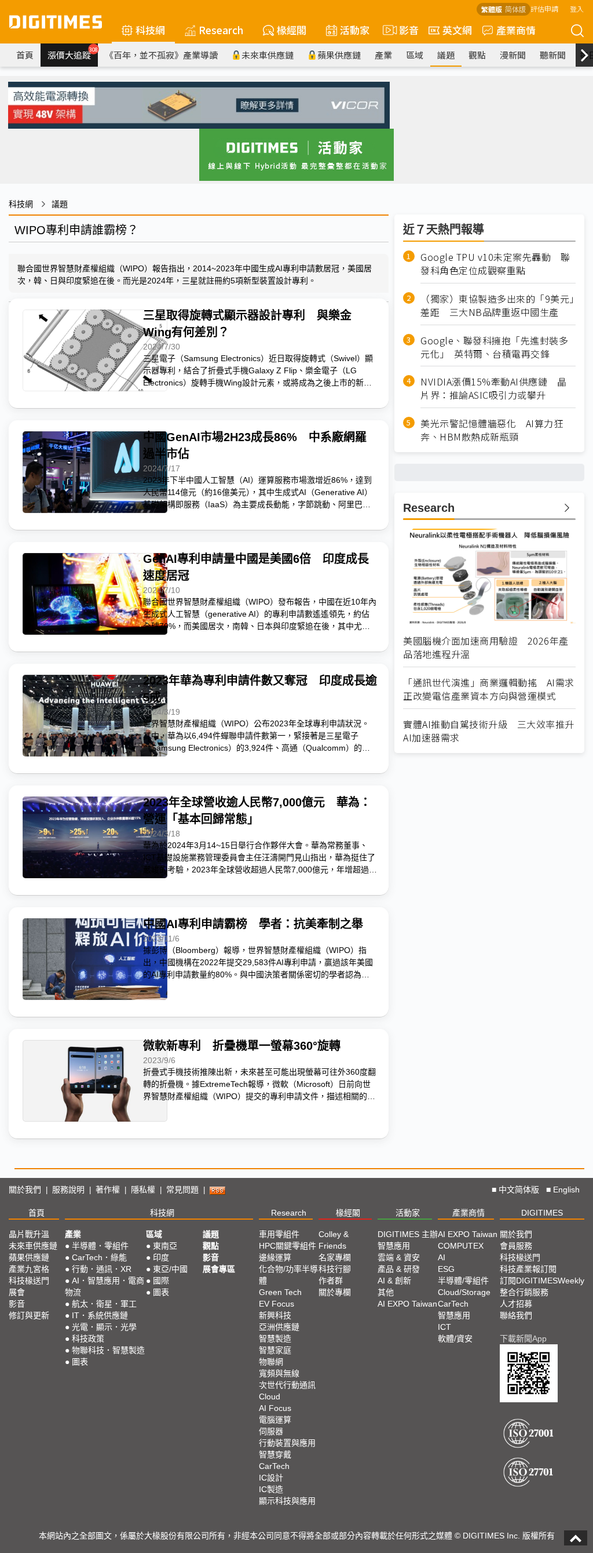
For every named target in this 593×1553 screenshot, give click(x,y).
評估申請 (544, 8)
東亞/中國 (170, 1269)
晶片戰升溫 (29, 1234)
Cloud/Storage (464, 1292)
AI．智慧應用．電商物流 (104, 1286)
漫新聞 (513, 55)
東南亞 (165, 1245)
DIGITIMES (542, 1212)
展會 (17, 1292)
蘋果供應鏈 (339, 55)
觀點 (477, 55)
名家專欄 (335, 1257)
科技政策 (88, 1338)
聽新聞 (553, 55)
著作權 (108, 1189)
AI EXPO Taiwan (407, 1303)
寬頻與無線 (279, 1373)
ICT (444, 1327)
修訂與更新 (29, 1315)
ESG (446, 1269)
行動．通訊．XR (101, 1269)
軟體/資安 (455, 1338)
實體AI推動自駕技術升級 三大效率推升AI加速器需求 (488, 731)
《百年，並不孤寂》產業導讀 (161, 55)
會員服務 (516, 1245)
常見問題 (182, 1189)
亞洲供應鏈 (279, 1327)
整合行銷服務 (524, 1292)
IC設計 (271, 1477)
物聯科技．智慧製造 (108, 1350)
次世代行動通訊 (287, 1385)
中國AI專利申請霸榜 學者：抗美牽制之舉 (253, 924)
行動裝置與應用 (287, 1442)
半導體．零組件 (100, 1245)
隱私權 (143, 1189)
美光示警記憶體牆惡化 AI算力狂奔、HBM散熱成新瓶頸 (491, 430)
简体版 (515, 9)
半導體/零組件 (463, 1280)
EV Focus (276, 1303)
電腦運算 (275, 1419)
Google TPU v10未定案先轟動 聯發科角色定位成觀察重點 (495, 263)
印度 (161, 1257)
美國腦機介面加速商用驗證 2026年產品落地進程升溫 (486, 647)
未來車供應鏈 (267, 55)
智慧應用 (394, 1245)
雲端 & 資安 (399, 1257)
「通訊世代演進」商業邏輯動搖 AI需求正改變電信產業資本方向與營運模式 (488, 689)
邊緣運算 (275, 1257)
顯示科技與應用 (287, 1500)
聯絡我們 (516, 1315)
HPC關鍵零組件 (287, 1245)
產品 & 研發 (399, 1269)
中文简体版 (519, 1189)
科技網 (150, 30)
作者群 (331, 1280)
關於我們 (25, 1189)
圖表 (80, 1361)
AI (441, 1257)
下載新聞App (523, 1338)
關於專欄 (335, 1292)
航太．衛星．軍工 (104, 1303)
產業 (383, 55)
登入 (577, 8)
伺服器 (271, 1431)
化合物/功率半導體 (288, 1274)
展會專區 (219, 1269)
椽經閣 (291, 30)
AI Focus (275, 1408)
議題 (446, 55)
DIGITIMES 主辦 (408, 1234)
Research (221, 30)
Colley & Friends (334, 1240)
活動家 (354, 30)
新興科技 (275, 1315)
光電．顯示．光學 (104, 1327)
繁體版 (491, 9)
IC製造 (271, 1489)
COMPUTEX (461, 1245)
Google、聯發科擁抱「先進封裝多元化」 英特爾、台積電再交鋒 (494, 347)
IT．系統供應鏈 (100, 1315)
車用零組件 (279, 1234)
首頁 (25, 55)
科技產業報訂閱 (528, 1269)
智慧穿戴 (275, 1454)
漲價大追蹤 (72, 53)
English (566, 1189)
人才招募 (516, 1303)
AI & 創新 (394, 1280)
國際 (161, 1280)
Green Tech (280, 1292)
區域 (414, 55)
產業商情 (516, 30)
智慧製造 (275, 1338)
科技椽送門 (29, 1280)
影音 (404, 30)
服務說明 (68, 1189)
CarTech (274, 1466)
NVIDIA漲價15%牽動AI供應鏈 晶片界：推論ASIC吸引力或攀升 (493, 388)
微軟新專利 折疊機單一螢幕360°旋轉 (242, 1045)
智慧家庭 (275, 1350)
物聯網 (271, 1361)
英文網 (457, 30)
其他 (386, 1292)
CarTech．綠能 (99, 1257)
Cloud (269, 1396)
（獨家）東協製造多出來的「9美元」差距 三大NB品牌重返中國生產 (497, 305)
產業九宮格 (29, 1269)
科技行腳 (335, 1269)
